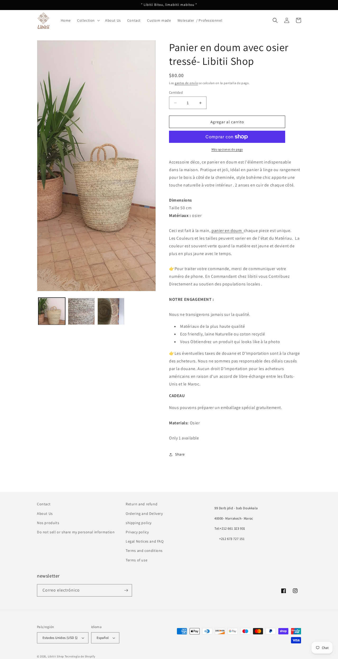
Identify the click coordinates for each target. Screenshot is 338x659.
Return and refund (141, 504)
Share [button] (180, 454)
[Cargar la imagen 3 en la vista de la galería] (110, 311)
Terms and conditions (144, 550)
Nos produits (48, 522)
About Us (45, 513)
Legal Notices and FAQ (145, 541)
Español (103, 637)
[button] (88, 20)
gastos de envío (186, 83)
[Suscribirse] (126, 590)
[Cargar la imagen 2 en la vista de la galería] (81, 311)
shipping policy (139, 522)
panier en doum (228, 230)
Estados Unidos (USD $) (60, 637)
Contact (43, 504)
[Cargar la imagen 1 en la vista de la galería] (51, 311)
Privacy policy (137, 532)
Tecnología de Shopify (80, 656)
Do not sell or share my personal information (76, 532)
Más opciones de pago (227, 149)
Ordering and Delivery (144, 513)
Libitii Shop (56, 656)
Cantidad (176, 92)
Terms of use (136, 560)
